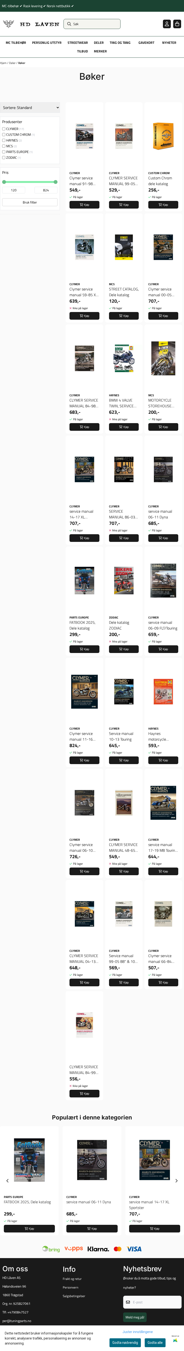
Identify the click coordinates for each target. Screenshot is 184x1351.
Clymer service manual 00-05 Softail (160, 292)
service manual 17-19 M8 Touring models (162, 847)
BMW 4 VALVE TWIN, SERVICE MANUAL (121, 403)
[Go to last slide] (8, 1181)
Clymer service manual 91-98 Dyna (81, 181)
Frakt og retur (72, 1278)
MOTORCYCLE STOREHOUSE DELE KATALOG (160, 403)
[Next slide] (176, 1181)
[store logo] (31, 24)
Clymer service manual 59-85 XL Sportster (83, 292)
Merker (100, 51)
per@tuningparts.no (16, 1320)
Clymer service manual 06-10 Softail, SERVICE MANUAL (82, 847)
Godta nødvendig (125, 1343)
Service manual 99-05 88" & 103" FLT (123, 958)
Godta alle (155, 1343)
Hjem (3, 63)
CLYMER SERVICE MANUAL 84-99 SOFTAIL (83, 1069)
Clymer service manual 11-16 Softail (81, 736)
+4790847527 (18, 1312)
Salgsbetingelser (74, 1296)
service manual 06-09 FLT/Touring (162, 625)
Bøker (21, 63)
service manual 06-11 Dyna (160, 514)
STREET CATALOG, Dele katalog (124, 292)
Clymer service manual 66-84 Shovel (160, 958)
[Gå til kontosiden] (167, 24)
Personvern (70, 1287)
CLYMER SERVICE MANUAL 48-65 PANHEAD (123, 847)
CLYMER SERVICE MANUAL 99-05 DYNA (123, 181)
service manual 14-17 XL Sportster (81, 514)
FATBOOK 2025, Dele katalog (82, 625)
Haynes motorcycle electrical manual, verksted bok (162, 736)
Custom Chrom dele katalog (160, 181)
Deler (12, 63)
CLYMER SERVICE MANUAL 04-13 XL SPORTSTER (83, 958)
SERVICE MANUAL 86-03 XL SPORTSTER (122, 514)
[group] (29, 1180)
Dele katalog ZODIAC (119, 625)
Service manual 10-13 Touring (121, 736)
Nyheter (169, 42)
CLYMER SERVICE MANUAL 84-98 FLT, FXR (83, 403)
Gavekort (146, 42)
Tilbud (82, 51)
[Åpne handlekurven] (177, 24)
